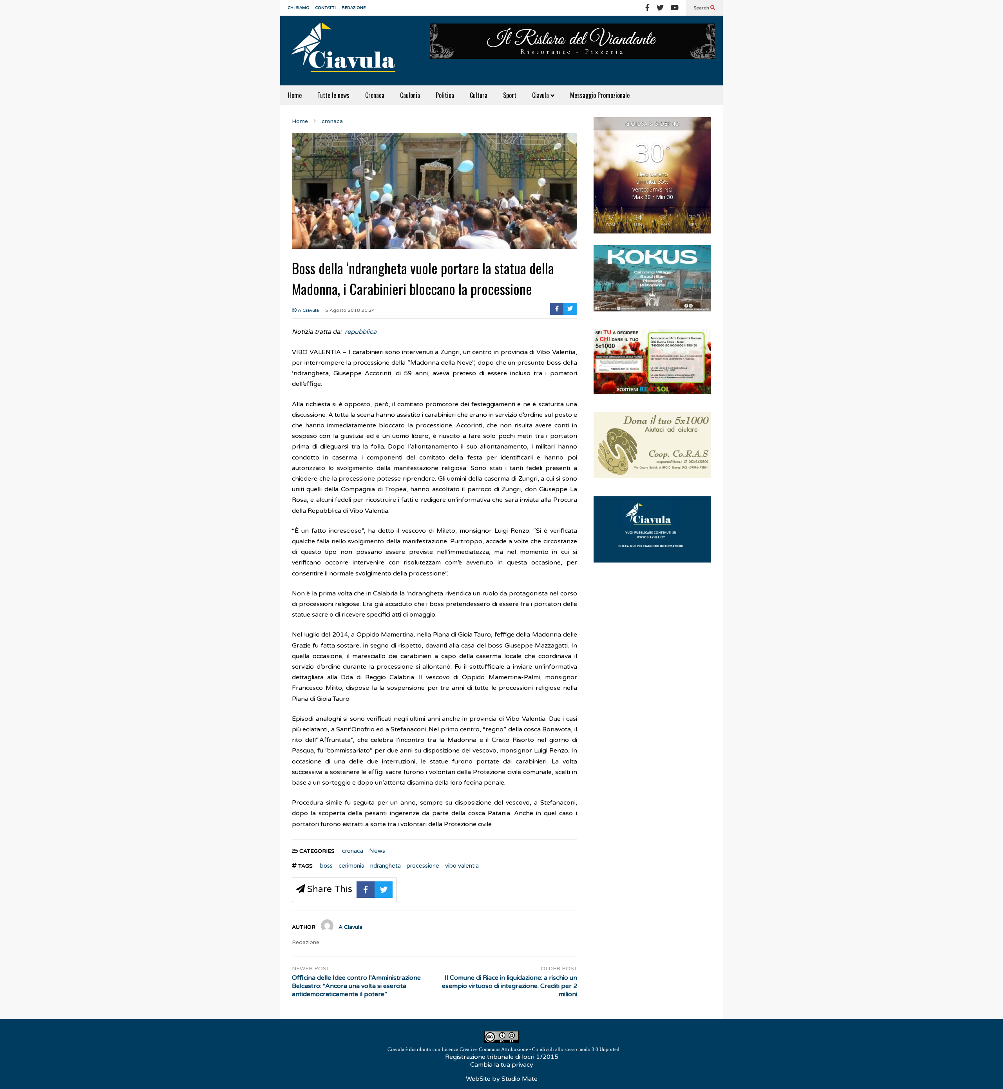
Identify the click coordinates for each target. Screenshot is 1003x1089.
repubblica (361, 332)
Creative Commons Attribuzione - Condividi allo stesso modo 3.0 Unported (539, 1049)
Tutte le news (333, 95)
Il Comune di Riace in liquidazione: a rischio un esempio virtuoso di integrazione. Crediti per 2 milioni (509, 986)
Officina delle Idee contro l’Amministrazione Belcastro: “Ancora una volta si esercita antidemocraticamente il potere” (356, 986)
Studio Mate (520, 1079)
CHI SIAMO (299, 7)
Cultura (478, 95)
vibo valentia (462, 865)
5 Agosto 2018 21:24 (350, 310)
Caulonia (410, 95)
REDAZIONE (354, 7)
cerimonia (351, 865)
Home (295, 95)
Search (701, 8)
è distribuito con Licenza (503, 1049)
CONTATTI (325, 7)
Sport (509, 95)
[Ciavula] (347, 50)
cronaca (352, 850)
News (377, 850)
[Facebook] (647, 8)
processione (423, 865)
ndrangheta (385, 865)
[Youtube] (675, 8)
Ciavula (541, 95)
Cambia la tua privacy (501, 1065)
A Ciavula (308, 310)
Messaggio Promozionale (600, 95)
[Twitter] (660, 8)
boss (326, 865)
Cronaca (374, 95)
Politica (445, 95)
